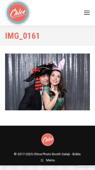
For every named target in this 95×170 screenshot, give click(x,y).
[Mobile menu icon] (87, 13)
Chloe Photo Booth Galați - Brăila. (57, 154)
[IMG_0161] (47, 82)
